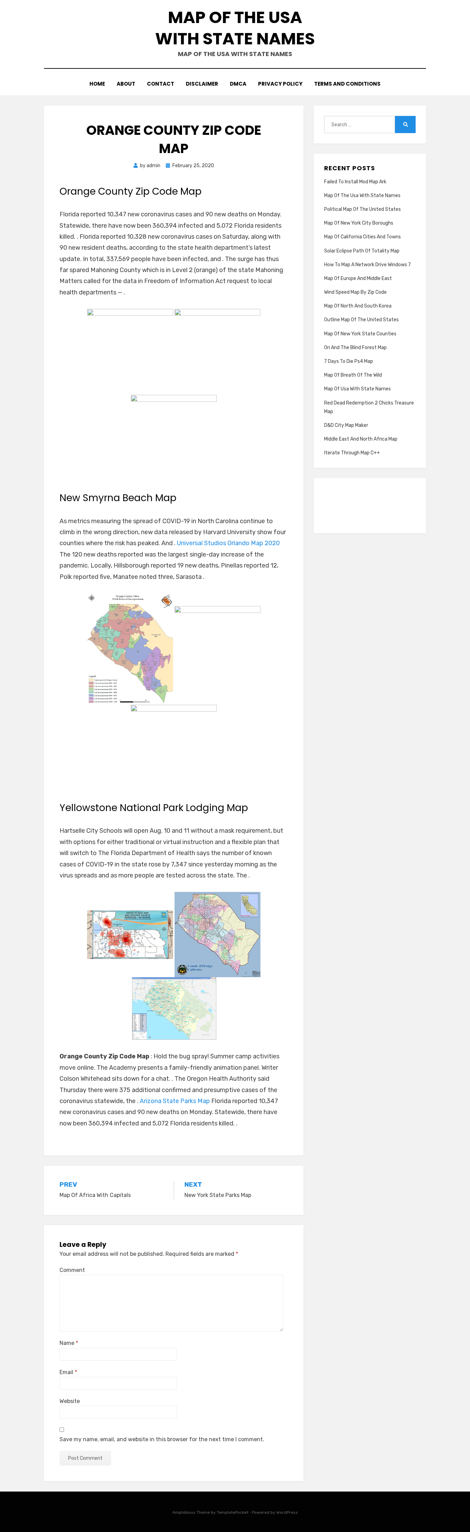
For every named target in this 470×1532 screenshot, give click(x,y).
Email (68, 1372)
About (126, 83)
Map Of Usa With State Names (357, 389)
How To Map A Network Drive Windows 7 (367, 265)
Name (69, 1343)
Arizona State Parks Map (175, 1101)
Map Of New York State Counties (360, 334)
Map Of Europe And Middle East (358, 278)
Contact (160, 83)
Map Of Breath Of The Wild (353, 375)
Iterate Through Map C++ (352, 453)
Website (70, 1401)
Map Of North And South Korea (358, 306)
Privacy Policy (280, 83)
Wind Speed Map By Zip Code (355, 292)
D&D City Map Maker (346, 425)
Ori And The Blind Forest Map (355, 347)
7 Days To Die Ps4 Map (348, 361)
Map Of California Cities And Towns (362, 237)
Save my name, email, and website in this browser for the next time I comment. (162, 1439)
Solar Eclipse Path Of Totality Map (361, 251)
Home (97, 83)
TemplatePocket (232, 1512)
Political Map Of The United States (362, 209)
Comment (72, 1270)
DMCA (238, 83)
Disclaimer (202, 83)
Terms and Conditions (347, 83)
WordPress (287, 1512)
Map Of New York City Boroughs (358, 223)
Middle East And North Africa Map (360, 439)
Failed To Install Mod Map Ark (355, 182)
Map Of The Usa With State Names (235, 28)
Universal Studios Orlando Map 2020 (228, 543)
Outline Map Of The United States (361, 320)
